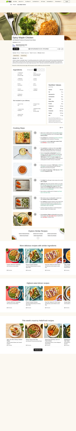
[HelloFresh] (8, 1)
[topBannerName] (38, 9)
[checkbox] (13, 42)
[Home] (11, 4)
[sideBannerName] (55, 74)
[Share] (62, 49)
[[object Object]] (59, 49)
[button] (35, 70)
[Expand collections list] (38, 238)
